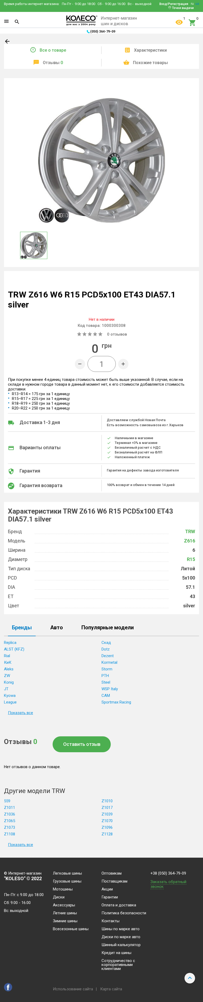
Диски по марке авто (121, 937)
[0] (192, 23)
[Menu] (6, 21)
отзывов (117, 334)
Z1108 (9, 834)
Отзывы (53, 62)
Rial (7, 655)
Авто (56, 628)
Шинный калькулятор (121, 945)
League (10, 702)
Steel (106, 682)
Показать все (20, 712)
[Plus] (123, 364)
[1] (179, 23)
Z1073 (9, 827)
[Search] (17, 22)
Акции (107, 889)
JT (6, 689)
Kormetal (109, 662)
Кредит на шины (116, 953)
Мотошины (63, 889)
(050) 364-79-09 (102, 31)
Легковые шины (67, 873)
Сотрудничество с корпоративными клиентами (118, 965)
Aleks (8, 669)
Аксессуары (64, 905)
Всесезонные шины (71, 929)
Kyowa (10, 695)
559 (7, 801)
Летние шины (65, 913)
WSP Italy (110, 689)
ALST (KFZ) (14, 649)
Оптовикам (112, 873)
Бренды (22, 628)
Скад (106, 642)
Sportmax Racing (116, 702)
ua (197, 4)
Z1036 (9, 814)
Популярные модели (107, 628)
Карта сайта (111, 989)
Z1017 (107, 807)
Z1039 (107, 814)
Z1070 (107, 820)
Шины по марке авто (121, 929)
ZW (7, 675)
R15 (191, 559)
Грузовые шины (67, 881)
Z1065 (9, 820)
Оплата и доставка (119, 905)
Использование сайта (73, 989)
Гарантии (110, 897)
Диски (58, 897)
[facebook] (8, 987)
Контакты (110, 921)
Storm (107, 669)
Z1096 (107, 827)
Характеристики (150, 50)
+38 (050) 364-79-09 (168, 873)
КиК (7, 662)
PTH (105, 675)
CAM (106, 695)
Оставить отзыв (81, 744)
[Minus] (80, 364)
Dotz (106, 649)
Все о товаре (53, 50)
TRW (190, 531)
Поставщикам (114, 881)
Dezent (108, 655)
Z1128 (107, 834)
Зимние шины (65, 921)
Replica (10, 642)
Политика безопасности (124, 913)
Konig (9, 682)
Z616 (189, 541)
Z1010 (107, 801)
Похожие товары (150, 62)
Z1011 (9, 807)
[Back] (7, 42)
